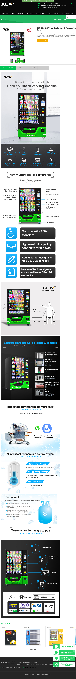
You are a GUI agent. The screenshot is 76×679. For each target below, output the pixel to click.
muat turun (48, 13)
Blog (49, 674)
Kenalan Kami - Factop (68, 13)
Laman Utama (5, 13)
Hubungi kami (42, 40)
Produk (13, 13)
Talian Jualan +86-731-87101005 (49, 3)
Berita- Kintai (30, 13)
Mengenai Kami (21, 13)
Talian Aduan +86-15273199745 (49, 7)
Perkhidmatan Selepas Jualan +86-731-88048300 (54, 5)
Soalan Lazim (40, 13)
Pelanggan (56, 13)
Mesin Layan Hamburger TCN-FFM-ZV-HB (10, 647)
